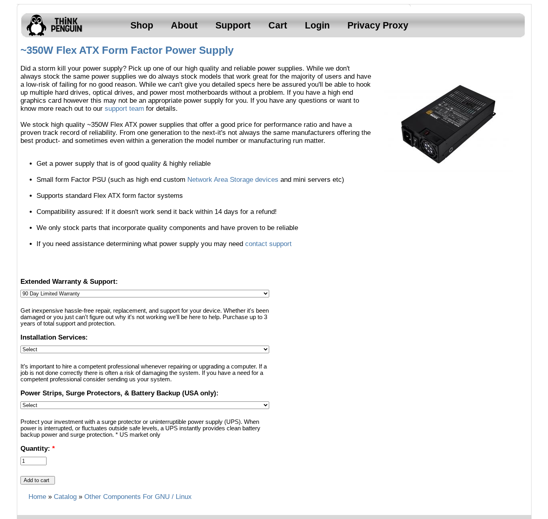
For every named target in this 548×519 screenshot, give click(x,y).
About (184, 25)
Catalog (65, 497)
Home (37, 497)
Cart (277, 25)
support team (124, 108)
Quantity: (37, 448)
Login (317, 25)
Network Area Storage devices (232, 179)
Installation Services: (54, 337)
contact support (268, 244)
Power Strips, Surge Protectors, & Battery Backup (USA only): (119, 393)
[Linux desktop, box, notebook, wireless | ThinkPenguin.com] (52, 36)
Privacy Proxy (377, 25)
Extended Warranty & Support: (69, 281)
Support (233, 25)
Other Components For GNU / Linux (138, 497)
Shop (141, 25)
